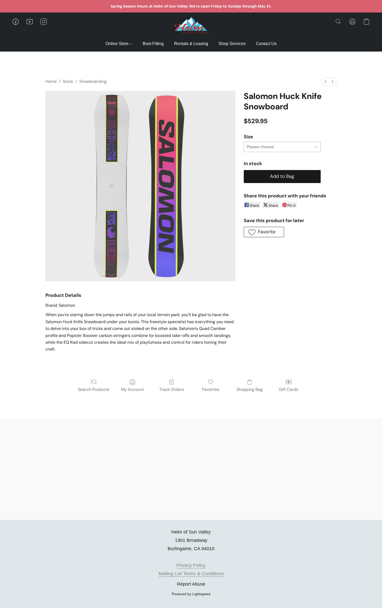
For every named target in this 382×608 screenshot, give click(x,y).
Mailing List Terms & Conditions (191, 573)
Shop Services (232, 43)
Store (68, 81)
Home (51, 81)
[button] (191, 26)
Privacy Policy (191, 565)
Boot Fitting (153, 43)
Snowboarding (93, 81)
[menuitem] (325, 81)
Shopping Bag (249, 389)
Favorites (210, 389)
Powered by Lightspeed (191, 594)
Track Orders (171, 389)
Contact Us (266, 43)
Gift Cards (288, 389)
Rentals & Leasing (191, 43)
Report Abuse (191, 584)
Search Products (93, 389)
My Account (132, 389)
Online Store (118, 43)
